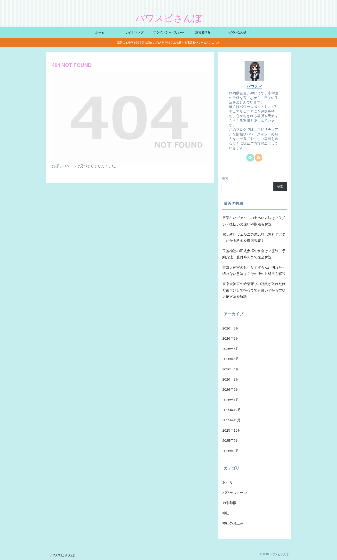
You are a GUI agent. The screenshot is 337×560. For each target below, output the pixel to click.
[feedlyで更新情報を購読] (250, 158)
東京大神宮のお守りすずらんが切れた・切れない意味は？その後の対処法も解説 (254, 271)
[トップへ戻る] (331, 554)
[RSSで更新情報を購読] (258, 158)
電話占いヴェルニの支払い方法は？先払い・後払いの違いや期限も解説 (254, 221)
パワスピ (254, 87)
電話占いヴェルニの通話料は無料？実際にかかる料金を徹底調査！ (254, 237)
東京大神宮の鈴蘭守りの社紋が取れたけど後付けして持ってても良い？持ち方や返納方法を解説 (254, 290)
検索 (225, 178)
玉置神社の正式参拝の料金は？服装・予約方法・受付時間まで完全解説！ (254, 254)
